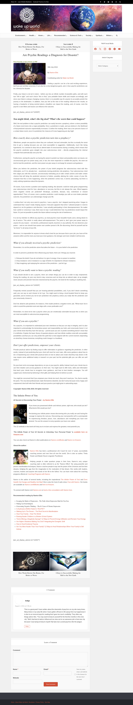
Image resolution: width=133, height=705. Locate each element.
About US (13, 2)
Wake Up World (68, 78)
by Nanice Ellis (48, 400)
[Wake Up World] (66, 18)
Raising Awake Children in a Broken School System (34, 516)
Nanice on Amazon (74, 440)
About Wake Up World (21, 702)
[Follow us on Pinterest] (110, 49)
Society (88, 35)
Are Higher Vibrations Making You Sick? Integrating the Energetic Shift (40, 521)
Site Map (47, 702)
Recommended (60, 35)
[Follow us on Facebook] (95, 49)
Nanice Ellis (54, 72)
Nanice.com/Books (57, 440)
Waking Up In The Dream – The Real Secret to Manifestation (37, 511)
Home (40, 35)
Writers (108, 35)
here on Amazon (48, 484)
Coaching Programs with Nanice (39, 474)
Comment (16, 650)
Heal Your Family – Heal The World (28, 514)
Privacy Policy (40, 702)
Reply (27, 626)
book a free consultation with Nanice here (58, 490)
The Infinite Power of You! (70, 479)
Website (16, 678)
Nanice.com (37, 490)
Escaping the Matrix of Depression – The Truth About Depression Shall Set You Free (42, 501)
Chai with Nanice (73, 482)
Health (31, 35)
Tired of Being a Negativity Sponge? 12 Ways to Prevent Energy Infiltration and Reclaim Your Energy (51, 519)
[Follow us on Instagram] (105, 49)
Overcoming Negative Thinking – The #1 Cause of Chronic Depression (38, 506)
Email (46, 669)
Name (15, 669)
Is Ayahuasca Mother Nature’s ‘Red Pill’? (30, 509)
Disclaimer (32, 702)
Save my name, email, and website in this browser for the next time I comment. (82, 674)
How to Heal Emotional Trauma (27, 524)
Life (48, 35)
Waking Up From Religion (24, 504)
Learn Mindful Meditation (25, 2)
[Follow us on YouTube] (119, 49)
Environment (20, 35)
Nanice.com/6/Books (32, 484)
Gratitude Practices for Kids (41, 2)
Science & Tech (75, 35)
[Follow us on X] (100, 49)
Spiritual (99, 35)
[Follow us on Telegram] (115, 49)
